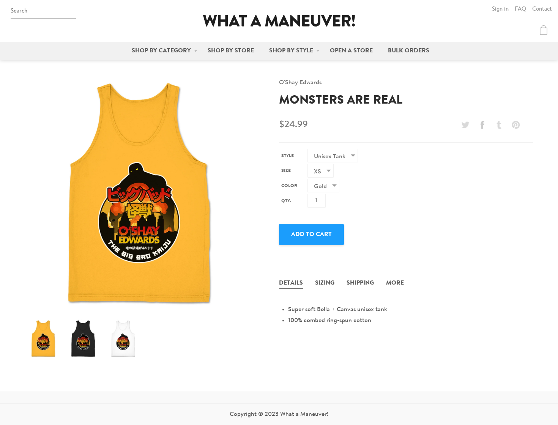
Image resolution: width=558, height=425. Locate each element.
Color (289, 186)
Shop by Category (161, 51)
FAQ (520, 9)
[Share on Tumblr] (499, 125)
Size (286, 170)
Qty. (286, 201)
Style (287, 156)
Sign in (500, 9)
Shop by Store (231, 51)
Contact (542, 9)
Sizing (324, 283)
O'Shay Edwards (300, 83)
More (395, 283)
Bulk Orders (408, 51)
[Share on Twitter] (465, 125)
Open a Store (351, 51)
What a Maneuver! (279, 21)
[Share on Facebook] (482, 125)
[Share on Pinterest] (516, 125)
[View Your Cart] (543, 30)
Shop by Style (291, 51)
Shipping (360, 283)
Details (291, 283)
